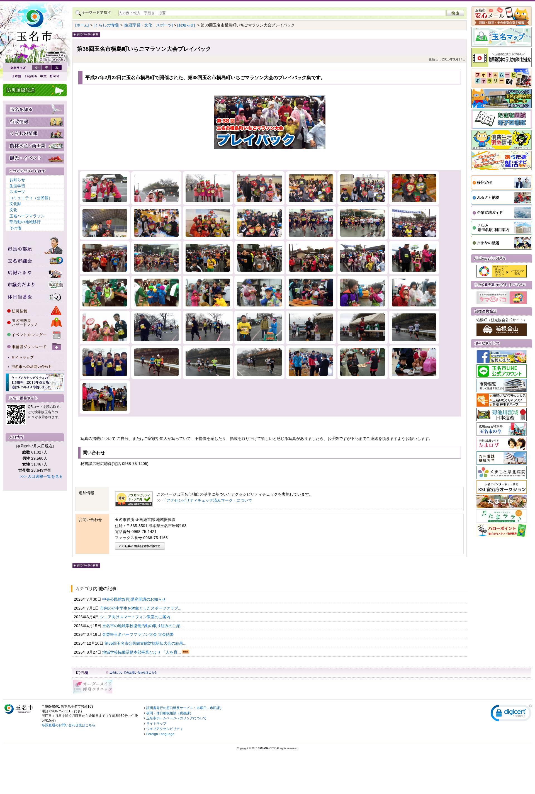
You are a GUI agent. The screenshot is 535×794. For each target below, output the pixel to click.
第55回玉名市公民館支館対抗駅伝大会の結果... (146, 643)
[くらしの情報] (106, 25)
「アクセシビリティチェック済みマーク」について (207, 500)
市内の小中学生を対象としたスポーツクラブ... (141, 608)
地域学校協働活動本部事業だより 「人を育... (142, 652)
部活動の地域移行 (25, 222)
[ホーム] (82, 25)
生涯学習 (17, 186)
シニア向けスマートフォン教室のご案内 (135, 617)
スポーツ (17, 191)
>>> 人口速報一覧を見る (41, 476)
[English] (30, 76)
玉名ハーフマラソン (27, 216)
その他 (15, 228)
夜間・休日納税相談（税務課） (169, 713)
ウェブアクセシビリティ (164, 729)
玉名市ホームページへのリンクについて (176, 718)
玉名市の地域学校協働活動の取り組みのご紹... (143, 625)
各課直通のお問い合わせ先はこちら (68, 725)
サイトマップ (156, 723)
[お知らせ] (186, 25)
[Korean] (54, 76)
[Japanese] (16, 76)
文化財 (15, 203)
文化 (13, 210)
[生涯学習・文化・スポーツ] (148, 25)
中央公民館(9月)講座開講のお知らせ (134, 599)
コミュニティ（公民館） (30, 198)
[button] (511, 714)
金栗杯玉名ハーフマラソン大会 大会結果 (138, 634)
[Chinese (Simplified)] (43, 76)
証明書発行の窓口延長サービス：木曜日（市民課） (184, 708)
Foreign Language (160, 734)
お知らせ (17, 179)
